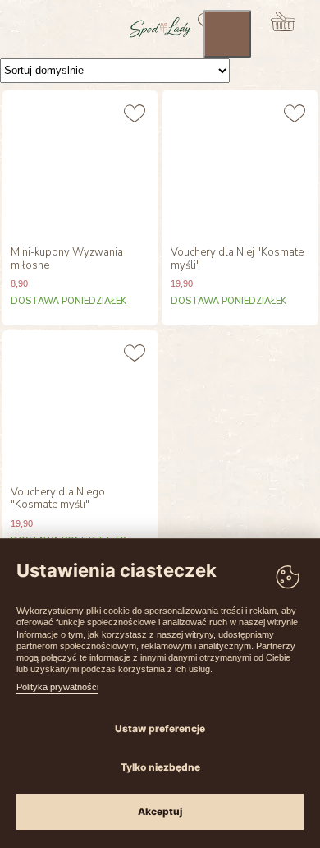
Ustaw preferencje (160, 728)
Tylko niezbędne (160, 767)
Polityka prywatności (57, 687)
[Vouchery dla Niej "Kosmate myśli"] (240, 164)
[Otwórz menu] (227, 34)
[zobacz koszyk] (283, 21)
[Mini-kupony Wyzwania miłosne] (80, 164)
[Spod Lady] (160, 35)
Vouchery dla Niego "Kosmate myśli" (58, 499)
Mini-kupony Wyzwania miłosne (67, 259)
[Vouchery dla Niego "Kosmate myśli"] (80, 404)
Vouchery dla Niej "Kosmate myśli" (237, 259)
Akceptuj (160, 811)
